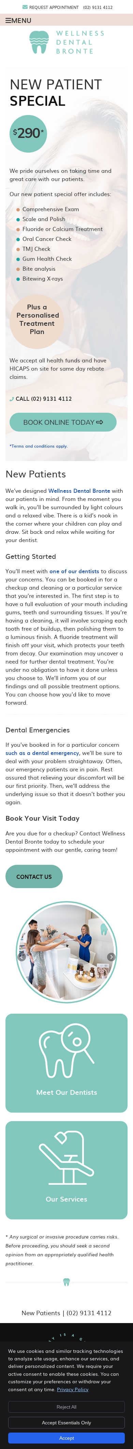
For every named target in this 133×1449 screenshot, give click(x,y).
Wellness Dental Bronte (79, 490)
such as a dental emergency (42, 752)
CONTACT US (34, 876)
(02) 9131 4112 (98, 7)
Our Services (66, 1199)
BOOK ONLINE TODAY (59, 422)
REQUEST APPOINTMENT (54, 7)
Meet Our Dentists (66, 1092)
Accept (66, 1438)
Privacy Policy (72, 1389)
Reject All (66, 1407)
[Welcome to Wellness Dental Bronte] (66, 51)
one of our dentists (74, 571)
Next (111, 957)
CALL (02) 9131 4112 (43, 398)
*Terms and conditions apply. (39, 446)
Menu (21, 19)
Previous (22, 957)
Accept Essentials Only (66, 1422)
